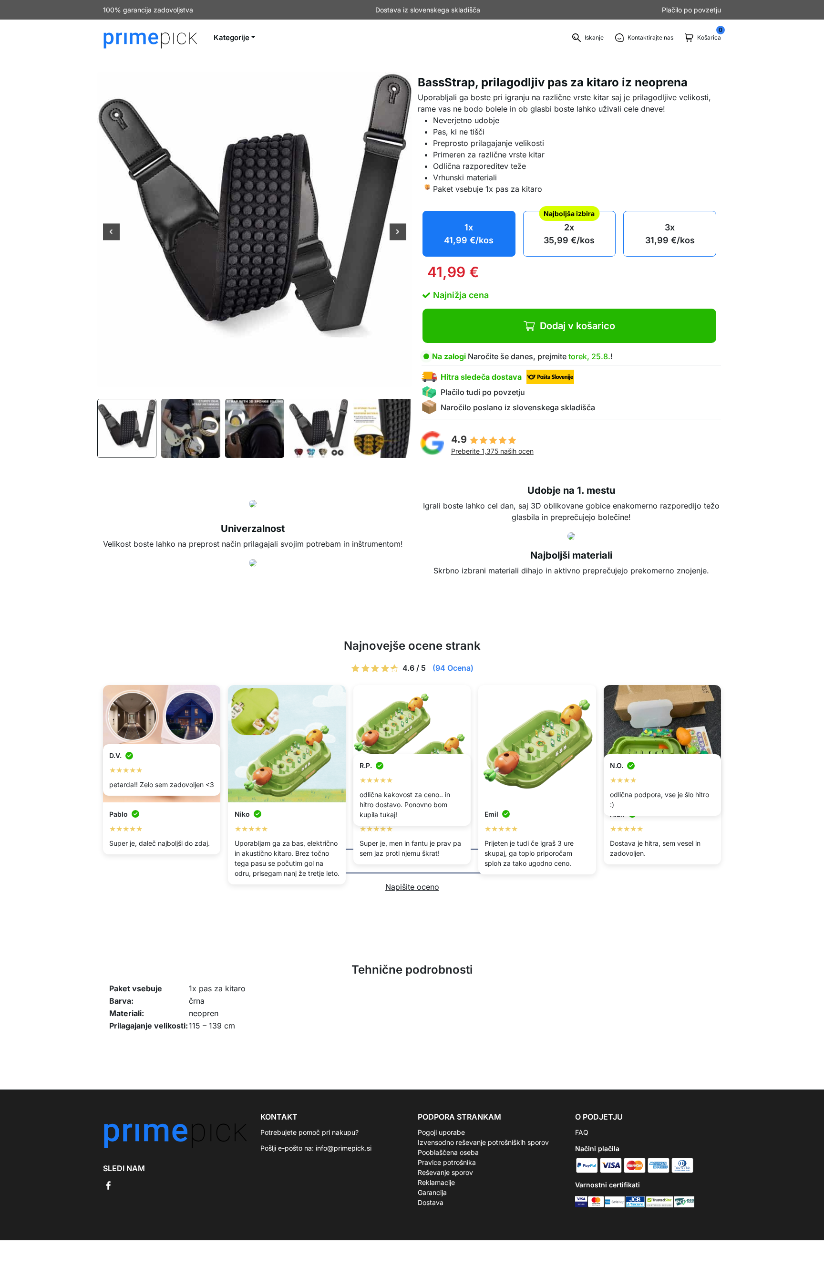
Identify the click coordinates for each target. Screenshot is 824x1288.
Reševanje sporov (445, 1172)
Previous (111, 233)
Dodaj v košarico (577, 326)
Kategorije (231, 37)
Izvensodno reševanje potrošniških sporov (483, 1142)
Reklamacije (436, 1182)
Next (398, 233)
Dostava (430, 1202)
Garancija (432, 1192)
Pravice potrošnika (447, 1162)
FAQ (581, 1132)
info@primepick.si (343, 1148)
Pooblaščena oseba (448, 1152)
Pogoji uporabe (441, 1132)
